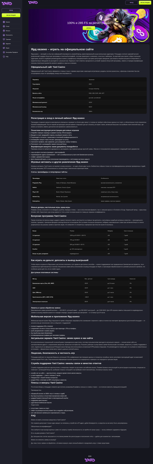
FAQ (7, 56)
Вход (11, 10)
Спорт (7, 26)
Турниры (8, 39)
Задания (8, 43)
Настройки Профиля (12, 52)
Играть (89, 28)
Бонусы (8, 30)
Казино (8, 22)
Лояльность (9, 35)
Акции (7, 48)
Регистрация (11, 15)
